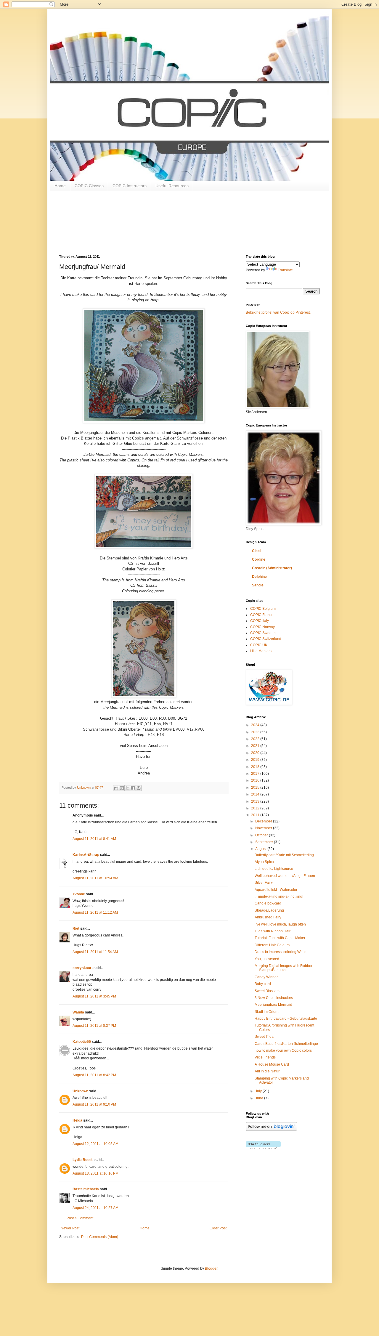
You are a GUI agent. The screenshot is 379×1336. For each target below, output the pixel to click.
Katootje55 (82, 1042)
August (261, 849)
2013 (255, 801)
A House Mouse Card (272, 1064)
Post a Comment (80, 1218)
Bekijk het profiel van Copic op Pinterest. (278, 312)
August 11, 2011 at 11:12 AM (95, 912)
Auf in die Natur (267, 1071)
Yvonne (79, 894)
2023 (255, 732)
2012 (255, 808)
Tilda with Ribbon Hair (272, 931)
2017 (255, 774)
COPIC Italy (259, 621)
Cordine (258, 559)
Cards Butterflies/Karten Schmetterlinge (286, 1044)
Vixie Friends (265, 1057)
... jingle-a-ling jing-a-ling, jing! (279, 896)
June (259, 1098)
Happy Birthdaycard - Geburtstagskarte (286, 1018)
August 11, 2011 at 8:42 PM (94, 1075)
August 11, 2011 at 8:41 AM (94, 839)
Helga (77, 1120)
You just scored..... (269, 959)
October (262, 835)
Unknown (80, 1091)
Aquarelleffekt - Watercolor (276, 890)
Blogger (211, 1268)
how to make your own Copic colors (283, 1050)
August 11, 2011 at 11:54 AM (95, 952)
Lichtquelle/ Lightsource (274, 869)
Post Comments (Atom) (99, 1237)
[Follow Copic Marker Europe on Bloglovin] (271, 1129)
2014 (255, 794)
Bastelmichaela (86, 1189)
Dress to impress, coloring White (280, 952)
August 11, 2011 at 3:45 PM (94, 996)
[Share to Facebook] (133, 788)
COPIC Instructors (130, 185)
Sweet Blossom (267, 991)
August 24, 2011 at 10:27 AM (95, 1208)
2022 (255, 739)
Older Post (218, 1228)
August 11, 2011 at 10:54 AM (95, 878)
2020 (255, 753)
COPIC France (262, 615)
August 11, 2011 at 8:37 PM (94, 1026)
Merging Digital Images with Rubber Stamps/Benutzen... (283, 968)
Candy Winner (266, 977)
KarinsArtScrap (86, 855)
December (264, 821)
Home (60, 185)
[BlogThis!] (122, 788)
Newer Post (70, 1228)
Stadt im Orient (266, 1012)
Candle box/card (268, 903)
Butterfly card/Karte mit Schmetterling (284, 855)
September (264, 842)
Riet (76, 928)
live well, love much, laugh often (280, 924)
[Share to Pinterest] (139, 788)
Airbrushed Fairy (268, 917)
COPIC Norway (262, 627)
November (264, 828)
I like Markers (261, 651)
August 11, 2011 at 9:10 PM (94, 1104)
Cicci (256, 551)
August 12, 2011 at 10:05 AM (95, 1144)
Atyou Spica (264, 862)
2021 (255, 746)
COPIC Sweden (263, 633)
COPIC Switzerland (265, 639)
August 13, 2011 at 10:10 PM (95, 1173)
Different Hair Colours (272, 945)
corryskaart (83, 968)
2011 (255, 815)
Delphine (259, 577)
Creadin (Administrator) (272, 568)
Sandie (258, 585)
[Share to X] (127, 788)
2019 (255, 760)
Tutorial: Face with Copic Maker (280, 938)
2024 (255, 725)
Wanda (78, 1012)
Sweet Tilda (264, 1037)
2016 (255, 780)
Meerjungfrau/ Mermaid (273, 1005)
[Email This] (116, 788)
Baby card (263, 984)
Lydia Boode (83, 1160)
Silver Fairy (264, 882)
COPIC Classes (89, 185)
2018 (255, 767)
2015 (255, 787)
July (259, 1091)
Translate (285, 270)
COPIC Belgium (263, 609)
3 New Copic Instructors (274, 998)
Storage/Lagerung (269, 910)
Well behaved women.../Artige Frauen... (286, 876)
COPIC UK (258, 645)
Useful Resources (172, 185)
